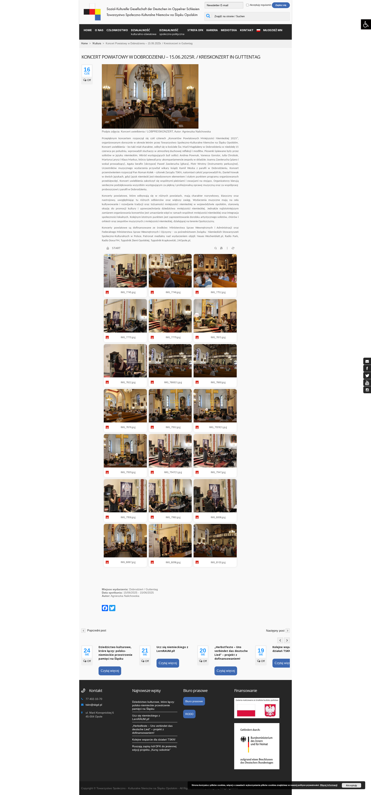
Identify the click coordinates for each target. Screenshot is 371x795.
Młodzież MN (272, 30)
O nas (99, 30)
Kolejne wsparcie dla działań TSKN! (286, 649)
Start (116, 248)
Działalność (143, 32)
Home (88, 30)
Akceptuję (351, 785)
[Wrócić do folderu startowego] (108, 248)
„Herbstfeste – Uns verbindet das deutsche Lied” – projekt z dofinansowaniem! (231, 652)
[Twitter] (112, 608)
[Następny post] (287, 630)
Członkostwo (117, 30)
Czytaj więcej (110, 670)
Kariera (212, 30)
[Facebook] (105, 608)
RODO (189, 714)
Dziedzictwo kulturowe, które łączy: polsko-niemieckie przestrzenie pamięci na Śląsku (115, 652)
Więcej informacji (328, 785)
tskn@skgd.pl (94, 704)
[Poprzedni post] (83, 630)
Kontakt (247, 30)
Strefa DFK (195, 30)
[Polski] (257, 30)
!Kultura (96, 43)
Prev (280, 640)
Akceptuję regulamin (260, 5)
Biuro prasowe (194, 701)
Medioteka (229, 30)
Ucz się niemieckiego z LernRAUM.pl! (172, 649)
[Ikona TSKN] (367, 361)
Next (287, 640)
